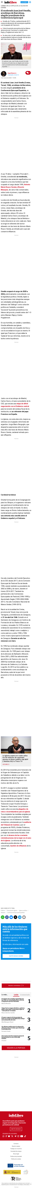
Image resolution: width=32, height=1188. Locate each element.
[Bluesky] (9, 1136)
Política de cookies (16, 1159)
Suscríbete (24, 2)
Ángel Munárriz (12, 73)
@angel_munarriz (14, 75)
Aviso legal (16, 1154)
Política (3, 910)
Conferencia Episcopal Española (15, 912)
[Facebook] (6, 1136)
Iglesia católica (23, 910)
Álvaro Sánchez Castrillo (8, 1012)
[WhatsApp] (3, 1136)
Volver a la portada (16, 1048)
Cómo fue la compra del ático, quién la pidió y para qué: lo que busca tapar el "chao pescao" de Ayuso (13, 1009)
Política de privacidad (16, 1156)
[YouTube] (21, 1136)
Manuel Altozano (6, 1003)
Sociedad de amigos (16, 1151)
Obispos (3, 912)
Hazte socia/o (16, 1129)
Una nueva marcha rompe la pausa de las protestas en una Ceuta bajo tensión (13, 1037)
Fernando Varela (6, 1031)
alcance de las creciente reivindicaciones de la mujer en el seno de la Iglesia (16, 838)
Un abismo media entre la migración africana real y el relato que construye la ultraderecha (13, 1028)
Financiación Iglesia (12, 910)
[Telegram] (15, 1136)
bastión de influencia (18, 846)
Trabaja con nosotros (16, 1148)
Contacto (16, 1143)
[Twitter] (12, 1136)
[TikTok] (25, 1136)
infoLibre (4, 1040)
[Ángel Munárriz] (3, 74)
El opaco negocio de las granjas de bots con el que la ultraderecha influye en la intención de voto (13, 1019)
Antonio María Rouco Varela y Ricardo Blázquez (15, 187)
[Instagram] (18, 1136)
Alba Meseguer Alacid (7, 1022)
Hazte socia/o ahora (16, 956)
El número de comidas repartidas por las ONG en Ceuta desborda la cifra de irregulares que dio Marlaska (13, 1000)
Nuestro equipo (16, 1146)
